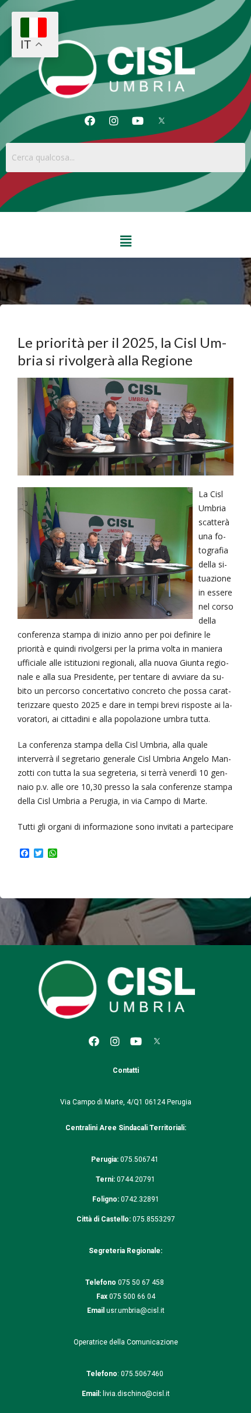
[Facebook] (89, 120)
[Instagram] (113, 120)
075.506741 (140, 1159)
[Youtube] (137, 120)
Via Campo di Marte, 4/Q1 (101, 1102)
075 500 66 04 (132, 1296)
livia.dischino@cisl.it (136, 1394)
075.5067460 (143, 1374)
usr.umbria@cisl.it (135, 1310)
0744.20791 (136, 1179)
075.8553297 (154, 1219)
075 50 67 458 (142, 1282)
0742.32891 (140, 1199)
